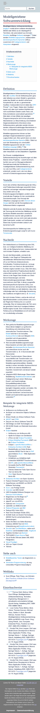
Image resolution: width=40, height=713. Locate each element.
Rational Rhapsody (12, 508)
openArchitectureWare (23, 444)
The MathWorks (20, 528)
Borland (24, 533)
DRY (34, 105)
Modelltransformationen (24, 376)
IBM (24, 508)
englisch (6, 28)
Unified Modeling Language (16, 146)
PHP (32, 451)
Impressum (10, 710)
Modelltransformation (26, 526)
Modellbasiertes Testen (14, 558)
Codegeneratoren (20, 42)
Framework (20, 467)
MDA (26, 524)
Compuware (20, 503)
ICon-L (8, 487)
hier (19, 689)
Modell (8, 333)
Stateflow (9, 530)
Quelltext (12, 95)
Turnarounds (7, 233)
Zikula (20, 454)
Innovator (9, 490)
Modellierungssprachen (17, 37)
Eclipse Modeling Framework (18, 440)
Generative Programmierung (16, 562)
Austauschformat (12, 336)
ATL (12, 463)
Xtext (10, 474)
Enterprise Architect (15, 447)
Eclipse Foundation (25, 438)
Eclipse (8, 430)
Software (20, 35)
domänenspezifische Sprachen (14, 40)
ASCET (8, 419)
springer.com (22, 639)
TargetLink (32, 530)
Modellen (6, 35)
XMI (32, 336)
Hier (27, 689)
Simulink (32, 293)
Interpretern (7, 44)
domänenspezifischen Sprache (14, 140)
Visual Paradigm (11, 542)
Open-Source (20, 535)
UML (24, 447)
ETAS (17, 419)
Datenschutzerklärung (25, 710)
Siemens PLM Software (14, 494)
